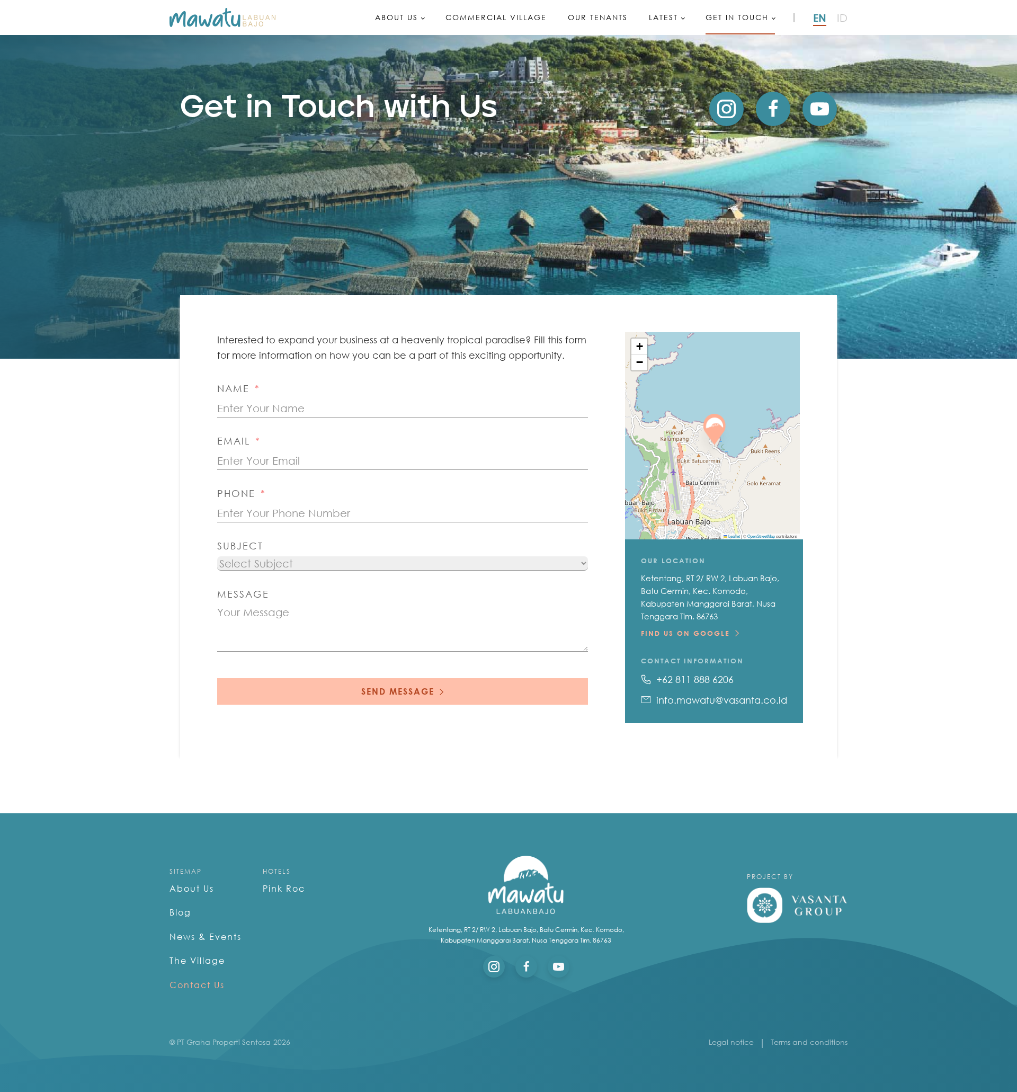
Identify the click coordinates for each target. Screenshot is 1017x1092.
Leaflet (733, 536)
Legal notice (731, 1041)
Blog (180, 912)
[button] (712, 440)
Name (233, 388)
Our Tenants (598, 17)
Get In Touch (737, 17)
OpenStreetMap (761, 536)
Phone (236, 493)
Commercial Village (496, 17)
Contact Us (197, 985)
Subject (240, 546)
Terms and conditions (809, 1041)
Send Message (397, 691)
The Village (197, 960)
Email (233, 441)
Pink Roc (284, 888)
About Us (396, 17)
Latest (663, 17)
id (842, 17)
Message (243, 594)
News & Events (206, 936)
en (819, 17)
